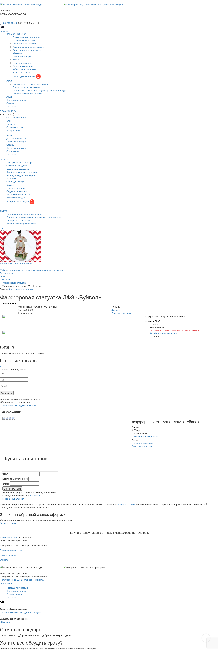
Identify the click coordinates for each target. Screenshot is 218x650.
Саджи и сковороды (23, 66)
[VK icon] (2, 602)
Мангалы (17, 53)
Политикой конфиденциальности (19, 405)
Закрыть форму (8, 523)
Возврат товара (14, 130)
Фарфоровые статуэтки (21, 289)
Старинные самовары (24, 43)
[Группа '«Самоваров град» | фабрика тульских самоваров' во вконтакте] (2, 19)
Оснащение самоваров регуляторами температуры (40, 90)
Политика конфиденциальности (16, 579)
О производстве (14, 127)
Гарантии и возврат (16, 141)
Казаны (16, 59)
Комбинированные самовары (28, 46)
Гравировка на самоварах (26, 87)
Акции (9, 96)
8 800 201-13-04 (8, 22)
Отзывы (10, 103)
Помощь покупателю (11, 550)
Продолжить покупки (31, 612)
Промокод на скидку (142, 443)
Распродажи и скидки (24, 76)
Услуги (9, 80)
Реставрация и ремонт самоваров (30, 83)
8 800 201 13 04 (8, 111)
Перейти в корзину (121, 313)
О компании (12, 151)
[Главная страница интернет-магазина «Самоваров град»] (61, 4)
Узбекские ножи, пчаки (24, 69)
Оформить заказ (12, 488)
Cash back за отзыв (142, 446)
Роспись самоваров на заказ (27, 93)
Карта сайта (6, 582)
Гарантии (11, 123)
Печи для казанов (22, 62)
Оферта (4, 559)
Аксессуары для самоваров (27, 50)
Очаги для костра (22, 56)
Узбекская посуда (22, 72)
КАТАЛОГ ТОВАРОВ (16, 34)
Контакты (11, 106)
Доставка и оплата (16, 99)
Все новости (6, 273)
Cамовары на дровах (24, 40)
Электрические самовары (26, 37)
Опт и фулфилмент (16, 117)
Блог (8, 120)
